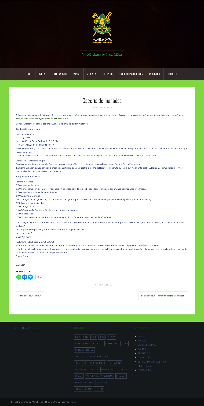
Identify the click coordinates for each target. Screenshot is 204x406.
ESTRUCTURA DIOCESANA (131, 74)
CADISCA (97, 343)
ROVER (78, 382)
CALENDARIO (111, 343)
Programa (121, 376)
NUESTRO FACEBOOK (24, 328)
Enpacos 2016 (114, 363)
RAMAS (76, 74)
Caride (124, 343)
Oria (55, 401)
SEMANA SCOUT (83, 389)
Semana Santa (102, 382)
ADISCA (111, 337)
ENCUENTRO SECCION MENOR (90, 363)
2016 (77, 337)
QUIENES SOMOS (59, 74)
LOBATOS (93, 369)
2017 (85, 337)
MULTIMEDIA (154, 74)
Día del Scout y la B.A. (30, 295)
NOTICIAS (122, 369)
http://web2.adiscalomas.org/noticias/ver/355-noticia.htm (42, 118)
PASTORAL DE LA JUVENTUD (99, 376)
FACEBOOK (80, 369)
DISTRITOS (108, 74)
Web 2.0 (108, 284)
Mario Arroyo (107, 369)
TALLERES (98, 389)
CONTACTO (172, 74)
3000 (102, 337)
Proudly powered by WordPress (27, 401)
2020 (93, 337)
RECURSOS (92, 74)
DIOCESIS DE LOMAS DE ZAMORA (91, 356)
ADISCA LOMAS (82, 343)
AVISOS (42, 74)
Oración (79, 376)
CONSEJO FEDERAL (84, 350)
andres (109, 107)
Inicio (29, 74)
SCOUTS (89, 382)
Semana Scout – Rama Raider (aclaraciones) (162, 295)
